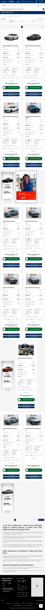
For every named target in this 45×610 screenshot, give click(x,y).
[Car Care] (4, 583)
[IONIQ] (9, 583)
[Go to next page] (41, 27)
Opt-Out (37, 603)
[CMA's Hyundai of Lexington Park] (4, 5)
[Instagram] (3, 600)
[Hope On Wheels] (4, 585)
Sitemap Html (30, 603)
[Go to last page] (43, 27)
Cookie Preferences (28, 605)
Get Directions (6, 591)
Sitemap (23, 603)
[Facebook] (1, 600)
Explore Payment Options (11, 95)
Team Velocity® (17, 608)
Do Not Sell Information (17, 605)
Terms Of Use (16, 603)
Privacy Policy (8, 603)
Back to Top (41, 519)
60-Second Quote (12, 92)
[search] (44, 5)
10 (38, 26)
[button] (37, 586)
